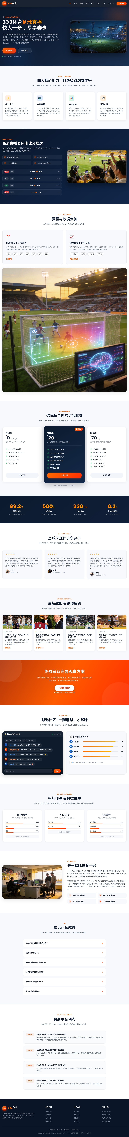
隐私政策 (52, 1129)
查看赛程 (24, 51)
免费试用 (77, 1115)
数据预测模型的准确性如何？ (36, 962)
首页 (70, 3)
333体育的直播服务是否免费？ (37, 943)
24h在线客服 (106, 1121)
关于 (103, 3)
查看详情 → (39, 648)
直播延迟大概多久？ (33, 953)
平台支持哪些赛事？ (33, 991)
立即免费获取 (64, 688)
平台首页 (77, 1111)
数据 (81, 3)
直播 (75, 3)
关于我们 (77, 1121)
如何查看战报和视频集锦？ (35, 972)
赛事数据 (48, 1115)
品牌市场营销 (106, 1118)
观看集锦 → (71, 648)
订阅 (86, 3)
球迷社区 (48, 1121)
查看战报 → (8, 648)
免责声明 (66, 1129)
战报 (98, 3)
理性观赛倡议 (75, 1129)
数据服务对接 (106, 1115)
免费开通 (22, 475)
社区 (92, 3)
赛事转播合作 (106, 1111)
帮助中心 (77, 1118)
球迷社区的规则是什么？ (34, 982)
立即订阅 (64, 475)
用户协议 (59, 1129)
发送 (57, 771)
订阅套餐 (48, 1118)
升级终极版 (107, 475)
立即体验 (121, 3)
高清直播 (48, 1111)
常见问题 (111, 3)
